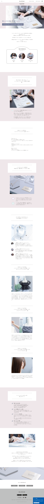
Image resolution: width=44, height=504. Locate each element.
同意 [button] (34, 502)
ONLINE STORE (31, 1)
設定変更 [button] (38, 502)
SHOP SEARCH (38, 1)
